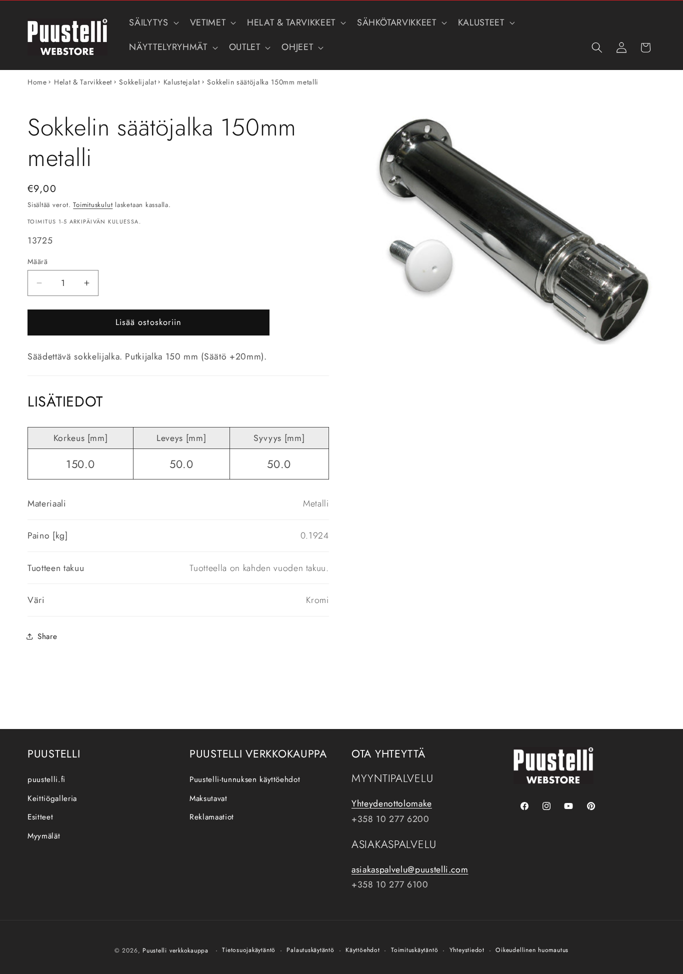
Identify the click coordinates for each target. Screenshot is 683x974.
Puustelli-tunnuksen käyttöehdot (245, 779)
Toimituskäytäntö (414, 950)
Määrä (38, 261)
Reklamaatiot (212, 817)
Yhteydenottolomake (392, 804)
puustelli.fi (47, 779)
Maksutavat (209, 798)
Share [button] (47, 636)
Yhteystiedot (467, 950)
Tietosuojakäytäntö (249, 950)
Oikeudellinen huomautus (532, 950)
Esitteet (40, 817)
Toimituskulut (92, 204)
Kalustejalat (182, 82)
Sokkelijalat (137, 82)
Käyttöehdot (363, 950)
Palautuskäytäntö (310, 950)
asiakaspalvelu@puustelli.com (410, 869)
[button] (152, 22)
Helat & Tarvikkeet (83, 82)
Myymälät (44, 836)
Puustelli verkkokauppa (175, 950)
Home (37, 82)
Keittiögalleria (52, 798)
